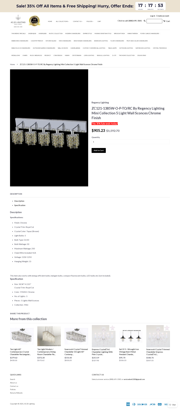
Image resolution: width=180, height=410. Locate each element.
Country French (37, 41)
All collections (62, 21)
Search (12, 379)
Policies (90, 21)
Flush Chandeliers (117, 41)
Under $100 (32, 33)
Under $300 (42, 33)
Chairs (25, 55)
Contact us (77, 21)
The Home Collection (127, 55)
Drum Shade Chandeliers (82, 41)
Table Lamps (112, 48)
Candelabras (75, 48)
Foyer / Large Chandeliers (149, 33)
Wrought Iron (119, 33)
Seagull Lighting (103, 55)
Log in (152, 16)
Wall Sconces (63, 48)
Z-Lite (114, 55)
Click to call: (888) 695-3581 (130, 20)
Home (50, 21)
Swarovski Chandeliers (19, 41)
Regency (48, 55)
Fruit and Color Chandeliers (137, 41)
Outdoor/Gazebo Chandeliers (44, 48)
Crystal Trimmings (160, 48)
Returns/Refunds (16, 393)
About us (13, 383)
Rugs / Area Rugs (36, 55)
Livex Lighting (89, 55)
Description (16, 194)
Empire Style (87, 33)
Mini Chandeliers (65, 41)
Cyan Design (58, 55)
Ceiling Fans (141, 55)
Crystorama (76, 55)
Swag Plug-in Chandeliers (20, 48)
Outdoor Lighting (126, 48)
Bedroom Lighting (101, 41)
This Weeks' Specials (18, 33)
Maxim (67, 55)
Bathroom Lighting (143, 48)
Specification (19, 205)
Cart (99, 21)
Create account (162, 16)
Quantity (96, 137)
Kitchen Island (51, 41)
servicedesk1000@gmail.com (134, 379)
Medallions (15, 55)
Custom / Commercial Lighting (94, 48)
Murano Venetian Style (103, 33)
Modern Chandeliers (72, 33)
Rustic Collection (56, 33)
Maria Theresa (132, 33)
